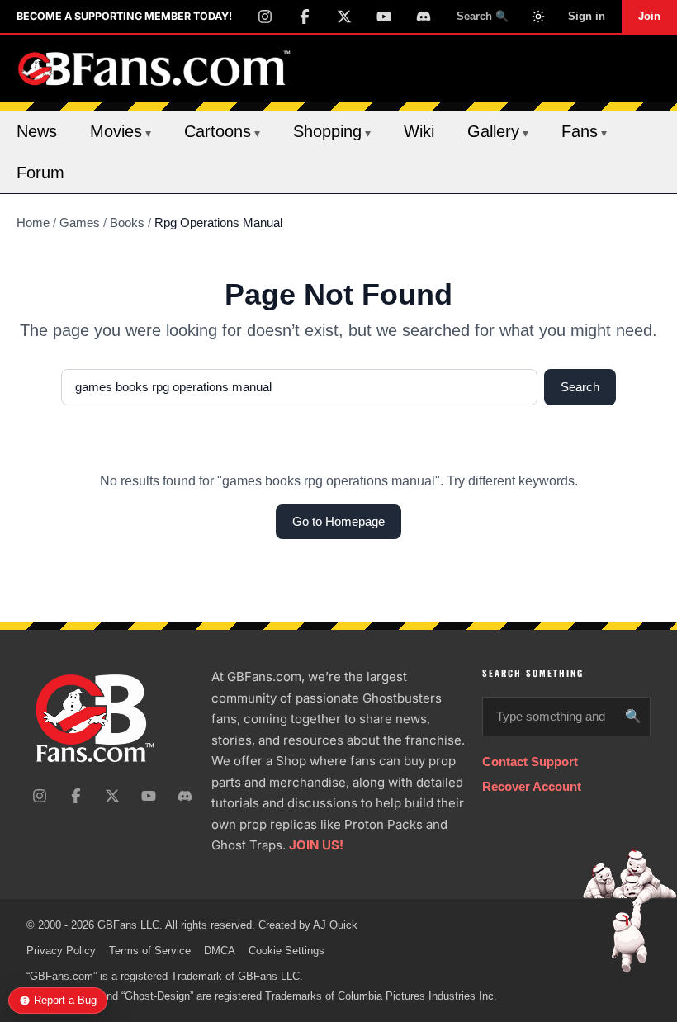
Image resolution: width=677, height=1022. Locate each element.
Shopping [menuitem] (332, 131)
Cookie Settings (286, 950)
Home (33, 222)
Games (79, 222)
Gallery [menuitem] (497, 131)
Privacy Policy (61, 950)
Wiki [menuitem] (419, 131)
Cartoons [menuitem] (222, 131)
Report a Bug (65, 1000)
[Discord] (423, 16)
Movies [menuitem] (120, 131)
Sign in (586, 16)
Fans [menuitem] (584, 131)
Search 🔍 (483, 16)
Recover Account (531, 786)
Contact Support (530, 762)
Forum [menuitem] (40, 172)
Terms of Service (150, 950)
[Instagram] (265, 16)
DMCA (219, 950)
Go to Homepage (338, 521)
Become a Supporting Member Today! (124, 16)
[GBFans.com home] (154, 68)
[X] (344, 16)
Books (127, 222)
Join (649, 16)
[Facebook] (304, 16)
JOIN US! (316, 845)
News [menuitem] (37, 131)
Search (580, 387)
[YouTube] (383, 16)
